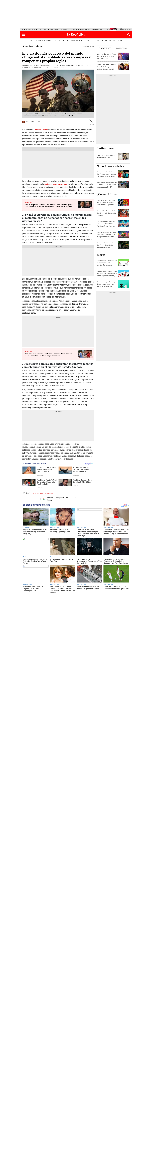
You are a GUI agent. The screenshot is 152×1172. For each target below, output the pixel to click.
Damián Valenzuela (98, 29)
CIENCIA (79, 41)
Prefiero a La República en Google (57, 499)
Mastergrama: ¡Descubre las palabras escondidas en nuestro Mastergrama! (107, 263)
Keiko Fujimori (30, 29)
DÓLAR (107, 41)
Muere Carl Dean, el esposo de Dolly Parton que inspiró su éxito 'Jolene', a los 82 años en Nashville (106, 68)
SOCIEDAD (65, 41)
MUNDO (72, 41)
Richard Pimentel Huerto (35, 122)
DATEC (112, 41)
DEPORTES (87, 41)
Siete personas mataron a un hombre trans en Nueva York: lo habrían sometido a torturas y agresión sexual (48, 355)
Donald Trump (49, 493)
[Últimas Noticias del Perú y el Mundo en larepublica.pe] (76, 34)
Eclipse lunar (42, 29)
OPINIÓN (49, 41)
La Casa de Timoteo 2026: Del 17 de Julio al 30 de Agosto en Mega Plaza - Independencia (106, 225)
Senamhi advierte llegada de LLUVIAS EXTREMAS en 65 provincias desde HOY (107, 185)
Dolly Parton (54, 29)
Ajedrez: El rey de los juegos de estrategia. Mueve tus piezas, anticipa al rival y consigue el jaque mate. (106, 285)
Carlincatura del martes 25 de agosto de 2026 (106, 156)
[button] (23, 35)
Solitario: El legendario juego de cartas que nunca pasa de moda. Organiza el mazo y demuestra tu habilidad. (107, 274)
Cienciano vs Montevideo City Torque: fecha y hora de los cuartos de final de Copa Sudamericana (106, 175)
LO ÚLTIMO (33, 41)
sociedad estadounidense (55, 184)
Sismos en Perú (84, 29)
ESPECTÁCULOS (98, 41)
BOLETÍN (119, 41)
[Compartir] (91, 121)
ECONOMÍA (57, 41)
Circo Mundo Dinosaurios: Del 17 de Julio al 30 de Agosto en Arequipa (106, 245)
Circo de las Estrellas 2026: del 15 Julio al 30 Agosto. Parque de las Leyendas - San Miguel (106, 203)
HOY (22, 29)
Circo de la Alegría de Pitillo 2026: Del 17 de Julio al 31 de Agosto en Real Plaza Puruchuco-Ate (106, 235)
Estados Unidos (32, 46)
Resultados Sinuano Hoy (69, 29)
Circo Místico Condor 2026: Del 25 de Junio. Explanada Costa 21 (106, 213)
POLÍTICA (41, 41)
